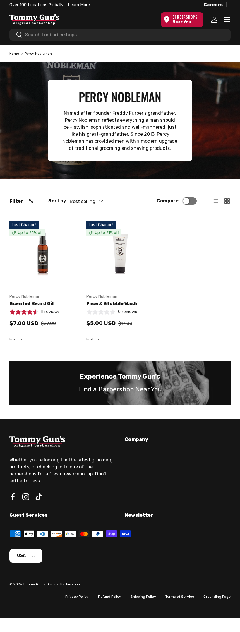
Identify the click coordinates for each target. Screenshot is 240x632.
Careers (213, 4)
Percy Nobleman (38, 53)
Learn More (79, 4)
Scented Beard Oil (31, 303)
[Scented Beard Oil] (43, 255)
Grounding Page (217, 597)
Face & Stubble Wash (111, 303)
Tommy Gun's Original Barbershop (51, 584)
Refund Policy (109, 597)
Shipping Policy (143, 597)
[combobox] (120, 35)
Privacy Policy (77, 597)
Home (14, 53)
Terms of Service (179, 597)
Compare (168, 201)
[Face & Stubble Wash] (120, 255)
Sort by (57, 201)
